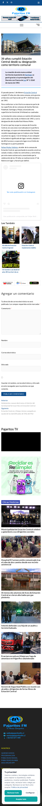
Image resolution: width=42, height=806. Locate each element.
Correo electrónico (8, 353)
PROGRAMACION (8, 755)
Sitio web (4, 365)
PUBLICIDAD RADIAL (9, 758)
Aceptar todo (21, 799)
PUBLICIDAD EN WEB (9, 760)
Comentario (6, 308)
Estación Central (30, 92)
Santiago (28, 75)
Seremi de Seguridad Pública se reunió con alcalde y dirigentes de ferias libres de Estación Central (20, 689)
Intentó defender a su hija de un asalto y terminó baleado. (19, 626)
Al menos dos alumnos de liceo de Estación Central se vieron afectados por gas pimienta (20, 595)
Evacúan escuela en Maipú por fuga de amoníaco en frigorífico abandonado (18, 657)
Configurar (30, 793)
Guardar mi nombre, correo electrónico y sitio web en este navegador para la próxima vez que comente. (20, 386)
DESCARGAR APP (8, 763)
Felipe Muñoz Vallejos (9, 147)
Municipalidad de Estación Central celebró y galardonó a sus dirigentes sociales (20, 530)
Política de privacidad (19, 787)
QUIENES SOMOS (7, 753)
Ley (24, 80)
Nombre (4, 340)
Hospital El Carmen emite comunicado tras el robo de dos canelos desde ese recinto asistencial (20, 562)
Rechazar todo (13, 793)
